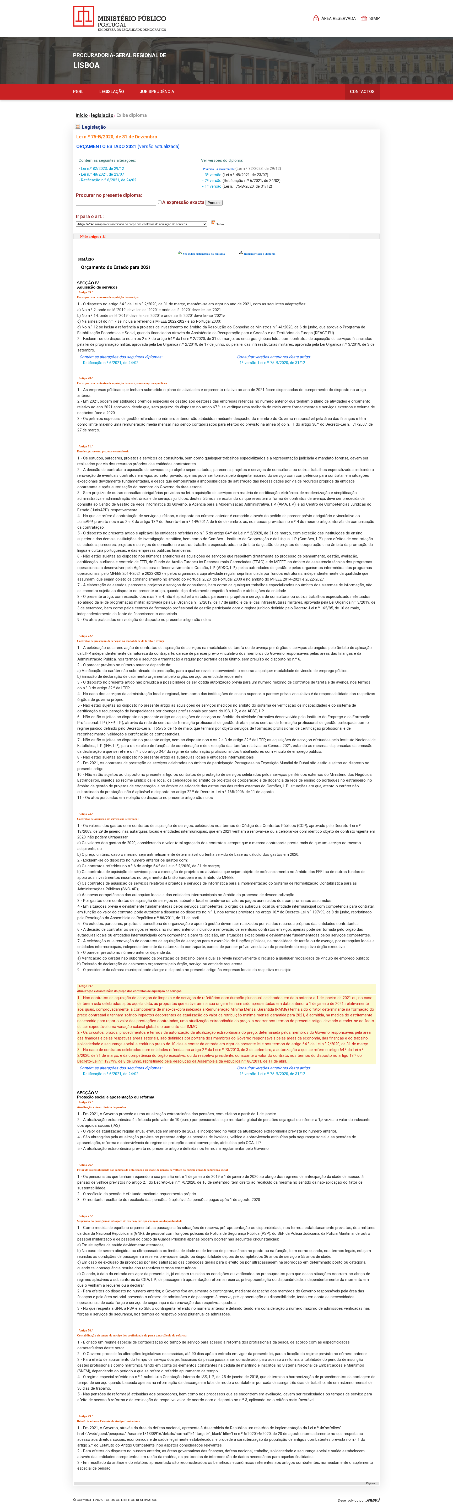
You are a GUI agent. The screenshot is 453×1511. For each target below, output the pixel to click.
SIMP (374, 18)
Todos (220, 224)
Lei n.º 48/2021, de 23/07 (102, 174)
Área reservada (338, 18)
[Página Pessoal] (119, 18)
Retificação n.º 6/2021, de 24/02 (108, 180)
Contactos (362, 91)
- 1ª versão (212, 186)
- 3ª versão (212, 174)
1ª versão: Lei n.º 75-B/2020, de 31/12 (272, 362)
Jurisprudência (157, 91)
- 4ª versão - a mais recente (218, 168)
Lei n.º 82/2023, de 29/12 (102, 168)
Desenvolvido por (351, 1500)
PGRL (78, 91)
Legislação (111, 91)
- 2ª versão (212, 180)
